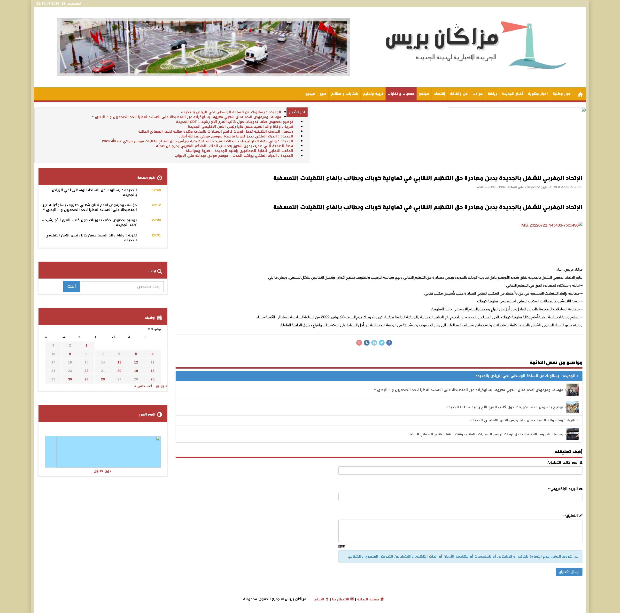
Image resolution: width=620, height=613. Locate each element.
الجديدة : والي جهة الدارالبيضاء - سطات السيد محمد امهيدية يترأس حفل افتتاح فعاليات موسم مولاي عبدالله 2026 (197, 141)
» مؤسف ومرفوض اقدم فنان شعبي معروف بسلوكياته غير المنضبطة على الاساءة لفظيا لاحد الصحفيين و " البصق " (470, 390)
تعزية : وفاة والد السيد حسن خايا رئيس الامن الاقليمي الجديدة (240, 126)
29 (86, 379)
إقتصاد (439, 94)
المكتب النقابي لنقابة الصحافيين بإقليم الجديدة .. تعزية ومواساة (239, 151)
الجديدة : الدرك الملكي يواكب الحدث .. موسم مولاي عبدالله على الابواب (234, 155)
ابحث (71, 286)
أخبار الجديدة (512, 94)
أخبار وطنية (562, 94)
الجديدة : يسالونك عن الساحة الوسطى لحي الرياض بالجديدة (231, 112)
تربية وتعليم (373, 94)
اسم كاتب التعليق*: (563, 462)
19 (136, 371)
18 (153, 371)
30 (70, 379)
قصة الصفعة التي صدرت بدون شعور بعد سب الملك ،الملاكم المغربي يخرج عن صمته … (222, 146)
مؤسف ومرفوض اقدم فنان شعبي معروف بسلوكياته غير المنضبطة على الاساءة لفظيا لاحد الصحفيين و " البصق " (186, 117)
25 (153, 379)
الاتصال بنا (341, 599)
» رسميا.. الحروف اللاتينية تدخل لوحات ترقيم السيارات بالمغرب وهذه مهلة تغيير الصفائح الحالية (487, 434)
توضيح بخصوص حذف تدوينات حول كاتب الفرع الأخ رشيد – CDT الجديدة (234, 122)
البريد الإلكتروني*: (563, 489)
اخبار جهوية (538, 94)
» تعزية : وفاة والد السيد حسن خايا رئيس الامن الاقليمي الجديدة (524, 420)
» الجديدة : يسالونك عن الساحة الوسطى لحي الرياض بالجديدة (527, 376)
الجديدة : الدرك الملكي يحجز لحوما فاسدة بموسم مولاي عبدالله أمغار (236, 136)
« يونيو (161, 386)
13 (119, 362)
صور (323, 94)
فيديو (310, 94)
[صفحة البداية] (580, 93)
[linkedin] (374, 343)
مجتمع (424, 94)
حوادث (478, 94)
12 (136, 362)
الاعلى (319, 599)
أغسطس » (143, 386)
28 (103, 379)
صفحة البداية (368, 599)
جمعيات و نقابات (401, 94)
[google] (359, 343)
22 (86, 371)
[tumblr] (367, 343)
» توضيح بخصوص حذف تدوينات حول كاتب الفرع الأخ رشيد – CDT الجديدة (506, 407)
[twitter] (382, 343)
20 (119, 371)
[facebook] (389, 343)
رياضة (492, 94)
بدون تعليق (103, 471)
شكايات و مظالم (344, 94)
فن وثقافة (459, 94)
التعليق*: (571, 515)
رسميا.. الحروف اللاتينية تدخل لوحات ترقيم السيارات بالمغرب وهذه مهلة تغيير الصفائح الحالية (215, 131)
